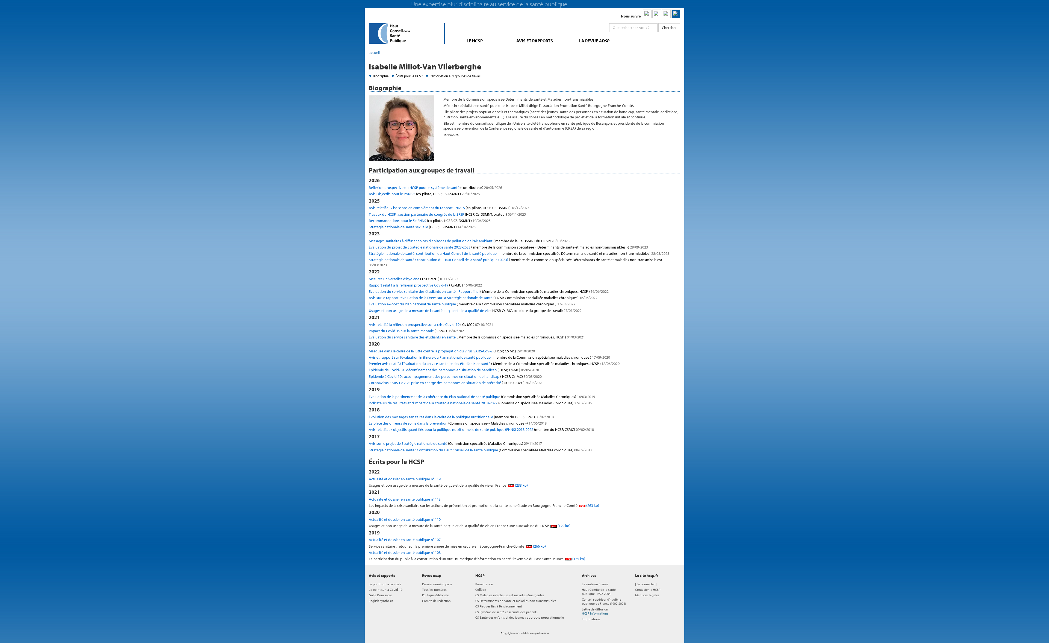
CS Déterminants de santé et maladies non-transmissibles (515, 601)
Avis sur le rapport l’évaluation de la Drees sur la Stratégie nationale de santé (483, 297)
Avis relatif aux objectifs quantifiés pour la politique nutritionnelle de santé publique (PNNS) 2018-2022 (481, 429)
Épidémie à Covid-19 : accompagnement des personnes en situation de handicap (455, 376)
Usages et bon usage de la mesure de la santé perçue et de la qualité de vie (475, 310)
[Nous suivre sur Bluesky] (656, 14)
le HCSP (475, 40)
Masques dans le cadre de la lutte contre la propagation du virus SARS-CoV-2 (452, 351)
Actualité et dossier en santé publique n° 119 (405, 479)
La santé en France (595, 584)
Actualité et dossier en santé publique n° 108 (405, 552)
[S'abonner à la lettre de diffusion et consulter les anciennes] (675, 14)
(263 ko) (592, 505)
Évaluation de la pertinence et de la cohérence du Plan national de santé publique (482, 396)
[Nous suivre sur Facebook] (666, 14)
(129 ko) (563, 525)
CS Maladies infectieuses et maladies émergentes (509, 595)
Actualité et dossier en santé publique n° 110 (405, 519)
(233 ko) (521, 485)
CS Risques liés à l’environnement (498, 606)
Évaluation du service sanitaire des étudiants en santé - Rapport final (489, 291)
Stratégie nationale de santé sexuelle (422, 226)
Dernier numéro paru (437, 584)
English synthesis (381, 601)
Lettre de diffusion (595, 611)
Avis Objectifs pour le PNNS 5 (424, 193)
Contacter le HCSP (647, 590)
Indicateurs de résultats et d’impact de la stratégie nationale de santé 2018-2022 (480, 403)
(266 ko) (539, 546)
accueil (374, 52)
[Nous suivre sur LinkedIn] (647, 14)
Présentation (484, 584)
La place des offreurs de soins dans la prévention (458, 423)
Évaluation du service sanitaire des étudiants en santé (477, 337)
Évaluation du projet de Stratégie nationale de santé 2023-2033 (508, 247)
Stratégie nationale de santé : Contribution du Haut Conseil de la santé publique (480, 450)
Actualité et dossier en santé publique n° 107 (405, 539)
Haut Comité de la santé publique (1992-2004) (599, 592)
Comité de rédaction (436, 601)
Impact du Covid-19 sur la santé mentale (417, 330)
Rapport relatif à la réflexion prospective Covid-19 (425, 285)
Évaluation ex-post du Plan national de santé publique (472, 304)
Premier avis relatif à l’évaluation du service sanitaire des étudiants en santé (494, 363)
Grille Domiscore (380, 595)
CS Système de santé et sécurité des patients (506, 612)
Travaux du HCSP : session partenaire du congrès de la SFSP (447, 214)
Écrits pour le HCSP (409, 76)
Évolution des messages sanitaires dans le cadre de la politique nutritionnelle (461, 416)
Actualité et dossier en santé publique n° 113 (405, 499)
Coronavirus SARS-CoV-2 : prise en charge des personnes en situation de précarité (456, 382)
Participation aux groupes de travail (455, 76)
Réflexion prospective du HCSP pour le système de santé (435, 187)
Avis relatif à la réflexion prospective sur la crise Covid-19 (431, 324)
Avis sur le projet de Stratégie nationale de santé (455, 443)
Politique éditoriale (435, 595)
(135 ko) (578, 558)
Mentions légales (647, 595)
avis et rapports (534, 40)
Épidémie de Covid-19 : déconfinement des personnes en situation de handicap (454, 369)
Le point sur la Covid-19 (385, 590)
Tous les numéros (434, 590)
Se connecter (646, 584)
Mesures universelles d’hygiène (413, 278)
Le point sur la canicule (385, 584)
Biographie (380, 76)
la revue (594, 40)
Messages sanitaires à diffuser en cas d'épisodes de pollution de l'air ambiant (469, 240)
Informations (591, 619)
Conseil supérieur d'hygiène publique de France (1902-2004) (604, 601)
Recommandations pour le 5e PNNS (430, 220)
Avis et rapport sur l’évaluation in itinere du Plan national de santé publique (489, 357)
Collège (480, 590)
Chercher (669, 27)
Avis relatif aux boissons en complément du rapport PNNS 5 (449, 207)
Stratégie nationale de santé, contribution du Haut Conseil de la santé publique (519, 253)
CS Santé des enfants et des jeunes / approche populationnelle (519, 617)
